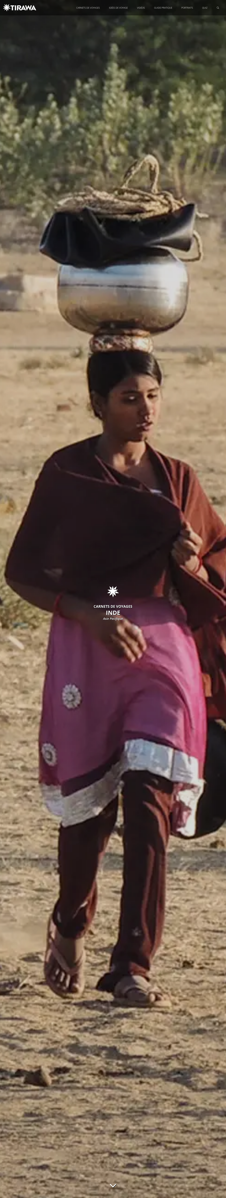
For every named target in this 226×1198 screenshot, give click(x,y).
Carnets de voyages (88, 7)
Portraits (187, 7)
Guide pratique (163, 7)
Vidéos (141, 7)
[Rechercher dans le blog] (218, 7)
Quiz (205, 7)
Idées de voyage (118, 7)
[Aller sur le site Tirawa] (20, 7)
